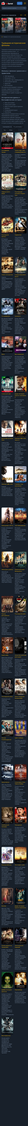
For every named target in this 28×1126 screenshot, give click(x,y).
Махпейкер (18, 990)
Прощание (18, 825)
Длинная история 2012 (7, 439)
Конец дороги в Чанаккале (7, 946)
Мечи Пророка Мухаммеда (19, 697)
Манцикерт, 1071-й (7, 525)
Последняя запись (5, 235)
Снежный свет (6, 394)
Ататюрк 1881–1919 (7, 484)
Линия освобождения (6, 738)
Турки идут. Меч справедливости (20, 151)
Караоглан (18, 235)
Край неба (5, 655)
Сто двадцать (6, 316)
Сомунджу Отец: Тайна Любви (20, 783)
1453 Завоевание (20, 525)
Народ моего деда (6, 192)
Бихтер (4, 906)
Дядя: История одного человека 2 (20, 395)
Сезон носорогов (7, 274)
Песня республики (5, 614)
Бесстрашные (19, 354)
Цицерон (18, 316)
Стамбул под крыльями (19, 485)
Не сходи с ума (19, 865)
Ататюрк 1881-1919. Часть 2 (20, 439)
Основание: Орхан (5, 151)
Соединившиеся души (20, 275)
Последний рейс (20, 614)
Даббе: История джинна (7, 990)
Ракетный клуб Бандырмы (19, 570)
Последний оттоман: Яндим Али (20, 193)
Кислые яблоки (7, 865)
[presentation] (21, 15)
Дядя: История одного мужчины (20, 906)
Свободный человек (5, 825)
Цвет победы (19, 738)
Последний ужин (7, 696)
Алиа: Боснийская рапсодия (20, 656)
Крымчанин (5, 782)
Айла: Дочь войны (7, 569)
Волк (3, 354)
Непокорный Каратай (19, 946)
